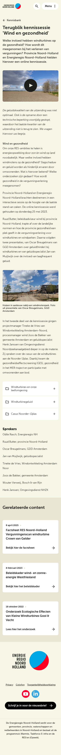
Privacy (9, 684)
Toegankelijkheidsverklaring (41, 684)
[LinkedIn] (35, 694)
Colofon (20, 684)
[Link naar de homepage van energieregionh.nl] (12, 6)
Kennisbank (14, 20)
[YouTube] (26, 694)
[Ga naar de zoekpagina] (36, 6)
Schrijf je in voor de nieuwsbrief (27, 705)
